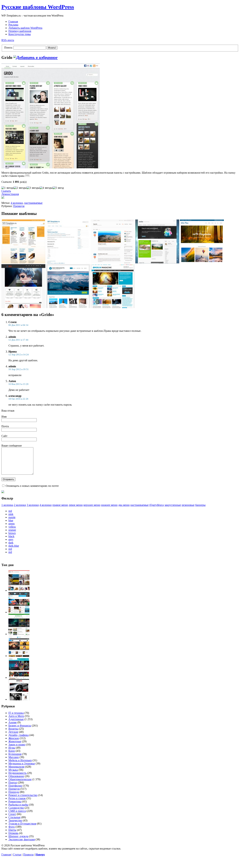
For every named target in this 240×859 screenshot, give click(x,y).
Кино (11, 750)
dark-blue (13, 545)
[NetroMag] (19, 699)
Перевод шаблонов (19, 31)
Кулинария (14, 754)
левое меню (76, 504)
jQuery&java (156, 504)
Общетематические (20, 779)
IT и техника (16, 712)
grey (10, 539)
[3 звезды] (33, 187)
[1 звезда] (7, 187)
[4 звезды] (46, 187)
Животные (14, 741)
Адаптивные (16, 719)
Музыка (13, 769)
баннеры (200, 504)
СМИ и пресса (17, 810)
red (10, 510)
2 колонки (20, 504)
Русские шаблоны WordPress (37, 7)
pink (10, 514)
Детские (13, 731)
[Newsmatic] (19, 633)
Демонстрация (10, 194)
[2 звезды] (20, 187)
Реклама (13, 24)
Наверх (40, 854)
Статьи (17, 854)
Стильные (14, 817)
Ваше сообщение (11, 445)
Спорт (12, 814)
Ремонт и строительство (22, 795)
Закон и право (16, 744)
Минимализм (16, 766)
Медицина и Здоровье (21, 763)
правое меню (60, 504)
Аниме (12, 722)
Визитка (13, 728)
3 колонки (33, 504)
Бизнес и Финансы (19, 725)
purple (11, 517)
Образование (16, 776)
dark (10, 542)
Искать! (52, 47)
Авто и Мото (16, 716)
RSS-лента (7, 40)
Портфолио (15, 785)
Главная (13, 21)
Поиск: (8, 47)
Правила (28, 854)
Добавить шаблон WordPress (25, 27)
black (11, 536)
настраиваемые (33, 202)
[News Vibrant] (19, 612)
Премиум (18, 206)
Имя (4, 416)
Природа (13, 791)
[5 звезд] (58, 187)
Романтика (14, 801)
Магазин (13, 757)
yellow (12, 526)
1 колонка (7, 504)
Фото (11, 826)
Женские (13, 738)
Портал (12, 782)
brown (12, 533)
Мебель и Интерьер (20, 760)
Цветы (12, 829)
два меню (124, 504)
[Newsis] (19, 655)
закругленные (172, 504)
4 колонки (17, 202)
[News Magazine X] (19, 590)
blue (10, 520)
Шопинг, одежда (18, 836)
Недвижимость (17, 772)
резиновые (188, 504)
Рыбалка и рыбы (18, 804)
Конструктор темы (19, 34)
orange (12, 529)
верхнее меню (91, 504)
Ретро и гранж (17, 798)
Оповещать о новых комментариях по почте (32, 485)
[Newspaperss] (19, 677)
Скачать (6, 190)
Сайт (4, 435)
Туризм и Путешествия (22, 823)
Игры (11, 747)
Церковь (13, 833)
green (11, 523)
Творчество (15, 820)
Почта (5, 426)
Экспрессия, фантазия (21, 839)
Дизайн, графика (18, 735)
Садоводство (16, 807)
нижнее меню (109, 504)
